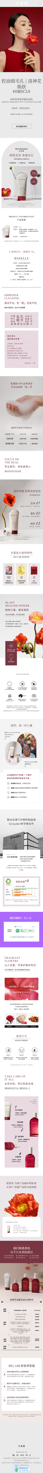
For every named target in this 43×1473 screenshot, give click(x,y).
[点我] (40, 3)
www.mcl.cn (21, 1452)
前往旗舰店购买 (21, 126)
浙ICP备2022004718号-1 (21, 1460)
